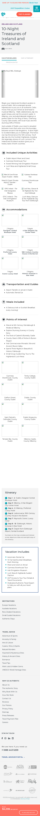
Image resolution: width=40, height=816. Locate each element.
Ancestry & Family (9, 639)
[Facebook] (2, 739)
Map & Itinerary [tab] (27, 58)
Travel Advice (8, 632)
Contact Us (6, 698)
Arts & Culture (7, 643)
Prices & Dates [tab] (11, 62)
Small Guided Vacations (11, 615)
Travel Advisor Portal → (13, 757)
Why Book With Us (9, 692)
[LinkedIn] (9, 739)
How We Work (8, 695)
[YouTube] (13, 739)
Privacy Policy (7, 709)
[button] (4, 84)
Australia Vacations (9, 609)
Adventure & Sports (9, 636)
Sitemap (5, 712)
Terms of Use (25, 799)
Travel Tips (6, 663)
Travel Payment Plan (10, 719)
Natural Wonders (8, 649)
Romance (6, 660)
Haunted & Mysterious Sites (13, 653)
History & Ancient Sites (11, 656)
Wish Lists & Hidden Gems (12, 666)
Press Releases (8, 715)
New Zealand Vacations (11, 612)
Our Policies (6, 705)
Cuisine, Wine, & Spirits (11, 646)
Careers (5, 722)
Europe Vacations (9, 605)
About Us (5, 685)
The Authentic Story (10, 688)
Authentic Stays (8, 619)
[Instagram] (5, 739)
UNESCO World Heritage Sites (14, 670)
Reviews (5, 702)
